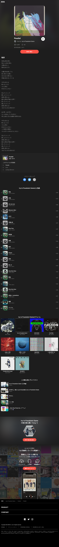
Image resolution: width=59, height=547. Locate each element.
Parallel (11, 157)
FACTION (51, 333)
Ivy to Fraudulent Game (28, 41)
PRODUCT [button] (4, 507)
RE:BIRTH (22, 371)
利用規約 (3, 527)
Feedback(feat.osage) (8, 371)
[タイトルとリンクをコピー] (34, 179)
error (7, 167)
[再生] (43, 39)
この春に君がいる (51, 352)
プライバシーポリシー (12, 527)
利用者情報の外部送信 (25, 527)
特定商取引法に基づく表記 (38, 527)
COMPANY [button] (5, 512)
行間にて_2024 (22, 352)
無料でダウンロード (29, 468)
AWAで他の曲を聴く (29, 440)
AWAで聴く (29, 52)
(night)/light (36, 352)
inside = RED (8, 352)
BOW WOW (36, 333)
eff (7, 333)
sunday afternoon (10, 169)
